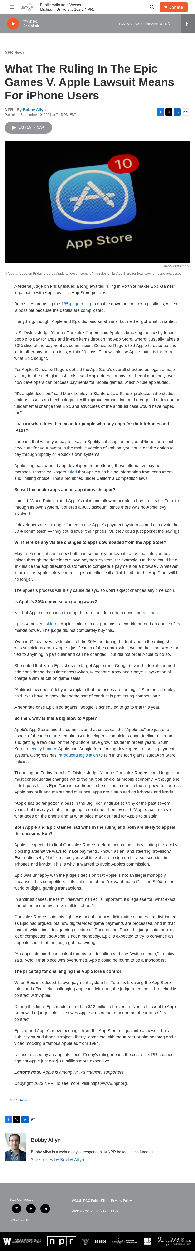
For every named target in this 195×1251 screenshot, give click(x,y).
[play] (13, 24)
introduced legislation (78, 755)
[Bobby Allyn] (15, 1147)
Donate (175, 7)
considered (50, 624)
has (154, 612)
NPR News (14, 52)
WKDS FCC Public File (89, 1211)
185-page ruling (76, 304)
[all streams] (188, 23)
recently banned (42, 748)
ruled (72, 472)
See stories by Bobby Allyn (57, 1159)
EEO (114, 1211)
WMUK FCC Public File (89, 1200)
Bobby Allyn (34, 109)
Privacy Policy (121, 1200)
